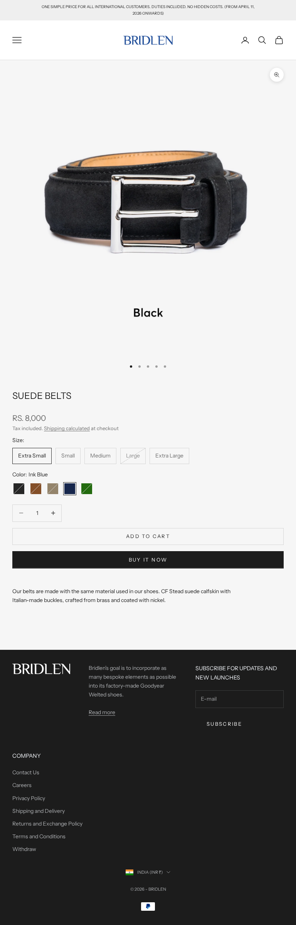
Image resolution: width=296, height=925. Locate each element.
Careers (22, 785)
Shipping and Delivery (38, 810)
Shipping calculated (67, 428)
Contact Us (25, 772)
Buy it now (148, 560)
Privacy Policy (28, 798)
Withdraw (24, 849)
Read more (102, 712)
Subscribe (224, 724)
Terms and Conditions (39, 836)
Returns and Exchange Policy (47, 823)
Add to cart (148, 536)
